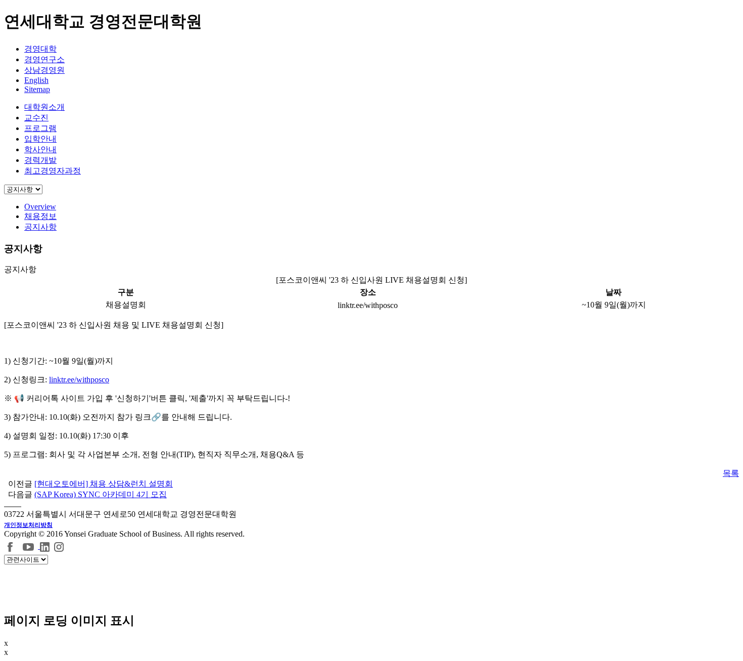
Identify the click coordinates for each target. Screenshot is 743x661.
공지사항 (40, 227)
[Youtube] (29, 546)
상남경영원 (44, 70)
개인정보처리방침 (28, 524)
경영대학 (40, 49)
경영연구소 (44, 59)
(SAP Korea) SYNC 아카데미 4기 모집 (100, 494)
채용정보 (40, 216)
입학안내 (40, 139)
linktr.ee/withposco (79, 379)
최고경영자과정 (52, 170)
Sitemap (37, 89)
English (36, 80)
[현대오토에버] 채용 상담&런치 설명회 (103, 483)
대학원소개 (44, 107)
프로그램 (40, 128)
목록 (731, 473)
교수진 (36, 117)
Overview (40, 206)
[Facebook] (10, 546)
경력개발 (40, 160)
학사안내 (40, 149)
